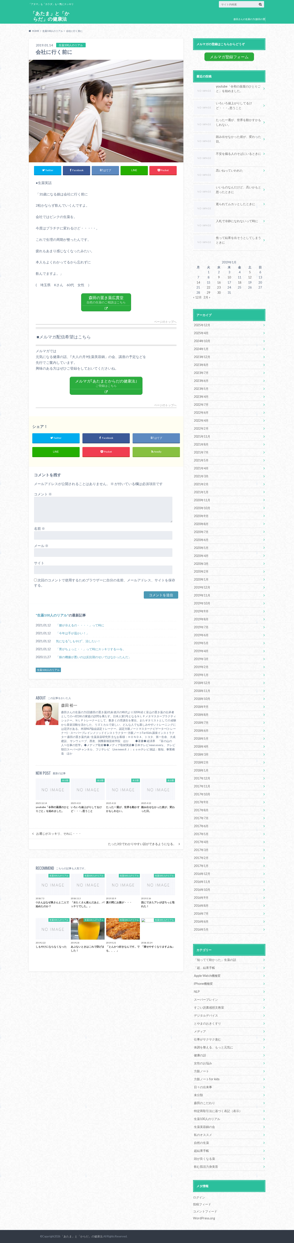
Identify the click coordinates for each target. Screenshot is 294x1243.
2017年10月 (202, 794)
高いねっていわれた (229, 170)
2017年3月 (201, 850)
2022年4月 (201, 420)
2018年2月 (201, 762)
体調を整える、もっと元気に (213, 1047)
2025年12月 (202, 325)
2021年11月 (202, 436)
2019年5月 (201, 643)
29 (208, 292)
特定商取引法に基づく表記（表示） (218, 1111)
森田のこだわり (204, 1103)
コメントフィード (205, 1211)
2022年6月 (201, 412)
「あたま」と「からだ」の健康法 (50, 16)
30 (219, 292)
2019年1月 (201, 675)
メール (41, 546)
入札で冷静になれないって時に (237, 221)
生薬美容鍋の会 (204, 1127)
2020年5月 (201, 548)
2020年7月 (201, 532)
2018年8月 (201, 714)
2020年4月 (201, 556)
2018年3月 (201, 754)
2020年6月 (201, 540)
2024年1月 (201, 349)
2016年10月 (202, 889)
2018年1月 (201, 770)
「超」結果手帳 (204, 968)
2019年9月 (201, 611)
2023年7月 (201, 373)
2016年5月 (201, 929)
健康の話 (200, 1055)
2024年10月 (202, 341)
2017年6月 (201, 826)
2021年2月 (201, 484)
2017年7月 (201, 818)
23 (219, 287)
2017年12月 (202, 778)
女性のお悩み (203, 1063)
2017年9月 (201, 802)
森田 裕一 (69, 705)
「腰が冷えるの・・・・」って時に (80, 625)
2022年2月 (201, 428)
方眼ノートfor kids (207, 1079)
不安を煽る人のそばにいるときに (238, 153)
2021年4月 (201, 468)
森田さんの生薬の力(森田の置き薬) (249, 22)
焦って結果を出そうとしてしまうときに (238, 240)
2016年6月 (201, 921)
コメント (43, 494)
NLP (197, 991)
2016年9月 (201, 897)
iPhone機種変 (203, 983)
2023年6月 (201, 381)
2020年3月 (201, 563)
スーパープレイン (206, 999)
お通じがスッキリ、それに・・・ (58, 833)
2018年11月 (202, 691)
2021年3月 (201, 476)
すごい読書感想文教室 (209, 1007)
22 (208, 287)
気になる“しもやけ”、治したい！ (78, 641)
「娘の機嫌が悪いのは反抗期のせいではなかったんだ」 (93, 657)
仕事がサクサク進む (207, 1039)
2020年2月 (201, 571)
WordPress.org (204, 1218)
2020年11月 (202, 500)
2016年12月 (202, 874)
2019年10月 (202, 603)
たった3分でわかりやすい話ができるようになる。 (142, 844)
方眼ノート (201, 1071)
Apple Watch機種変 (207, 975)
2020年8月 (201, 524)
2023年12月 (202, 357)
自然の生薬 (201, 1143)
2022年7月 (201, 404)
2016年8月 (201, 905)
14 (198, 282)
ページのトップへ (165, 321)
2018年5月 (201, 738)
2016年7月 (201, 913)
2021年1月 (201, 492)
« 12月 (197, 297)
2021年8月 (201, 444)
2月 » (207, 297)
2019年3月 (201, 659)
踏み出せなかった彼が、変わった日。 (238, 139)
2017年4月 (201, 842)
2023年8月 (201, 365)
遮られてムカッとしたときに (235, 204)
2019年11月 (202, 595)
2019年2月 (201, 667)
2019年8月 (201, 619)
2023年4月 (201, 396)
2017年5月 (201, 834)
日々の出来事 (203, 1087)
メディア (200, 1031)
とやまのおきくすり (207, 1023)
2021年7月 (201, 452)
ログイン (199, 1197)
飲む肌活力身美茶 (206, 1166)
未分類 (198, 1095)
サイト (39, 563)
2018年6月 (201, 730)
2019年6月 (201, 635)
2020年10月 (202, 508)
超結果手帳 (201, 1150)
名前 (39, 528)
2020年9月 (201, 516)
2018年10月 (202, 699)
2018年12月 (202, 683)
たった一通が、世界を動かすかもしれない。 (238, 122)
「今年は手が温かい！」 (72, 633)
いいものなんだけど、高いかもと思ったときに (238, 189)
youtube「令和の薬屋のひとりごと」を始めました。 (238, 89)
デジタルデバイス (206, 1015)
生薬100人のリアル (52, 615)
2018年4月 (201, 746)
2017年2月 (201, 858)
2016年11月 (202, 881)
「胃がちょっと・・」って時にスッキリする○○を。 (91, 649)
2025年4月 (201, 333)
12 (250, 277)
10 (229, 277)
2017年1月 (201, 866)
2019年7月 (201, 627)
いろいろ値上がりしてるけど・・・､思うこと (234, 105)
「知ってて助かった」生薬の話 (215, 960)
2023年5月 (201, 388)
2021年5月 (201, 460)
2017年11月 (202, 786)
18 (239, 282)
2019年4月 (201, 651)
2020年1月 (201, 579)
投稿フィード (202, 1204)
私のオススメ (203, 1135)
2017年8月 (201, 810)
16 (219, 282)
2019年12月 (202, 587)
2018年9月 (201, 706)
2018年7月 (201, 722)
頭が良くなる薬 (204, 1158)
